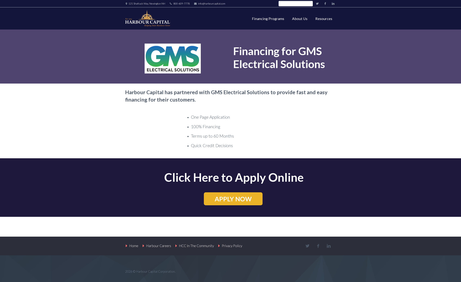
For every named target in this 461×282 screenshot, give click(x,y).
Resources (323, 18)
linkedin (333, 3)
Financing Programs (268, 18)
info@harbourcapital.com (211, 3)
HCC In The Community (196, 246)
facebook (325, 3)
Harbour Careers (158, 246)
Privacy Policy (232, 246)
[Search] (310, 3)
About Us (299, 18)
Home (133, 246)
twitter (317, 3)
